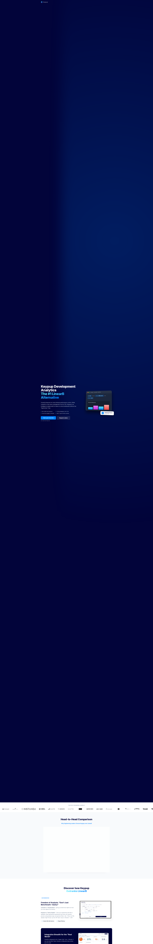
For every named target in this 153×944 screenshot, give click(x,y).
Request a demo (63, 418)
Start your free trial (48, 417)
